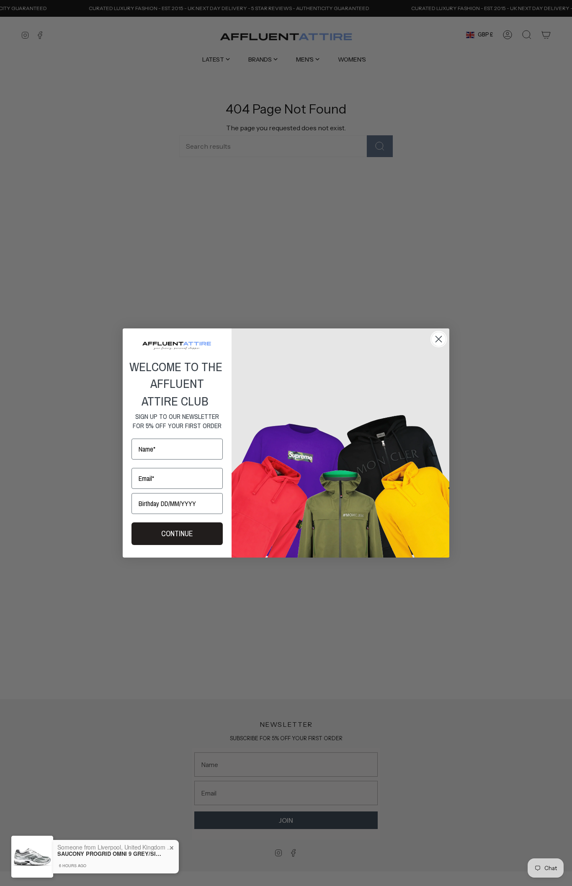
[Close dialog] (438, 339)
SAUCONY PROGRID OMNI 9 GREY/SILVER (109, 853)
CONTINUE (177, 533)
